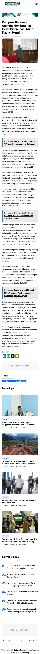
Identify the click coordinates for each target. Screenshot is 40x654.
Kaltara (6, 381)
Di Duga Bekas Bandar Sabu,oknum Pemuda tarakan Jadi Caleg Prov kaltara (21, 568)
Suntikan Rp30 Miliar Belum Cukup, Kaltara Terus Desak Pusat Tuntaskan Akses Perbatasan (19, 463)
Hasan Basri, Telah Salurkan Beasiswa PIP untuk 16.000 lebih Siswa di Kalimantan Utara (22, 603)
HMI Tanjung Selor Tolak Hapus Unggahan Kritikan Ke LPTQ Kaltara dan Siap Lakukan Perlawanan (20, 424)
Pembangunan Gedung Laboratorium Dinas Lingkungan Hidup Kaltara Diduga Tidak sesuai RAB (21, 585)
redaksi (6, 36)
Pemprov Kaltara (19, 381)
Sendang (25, 653)
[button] (32, 3)
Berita (5, 419)
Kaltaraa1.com (19, 650)
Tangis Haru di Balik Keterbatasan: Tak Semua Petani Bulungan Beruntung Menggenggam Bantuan (19, 541)
